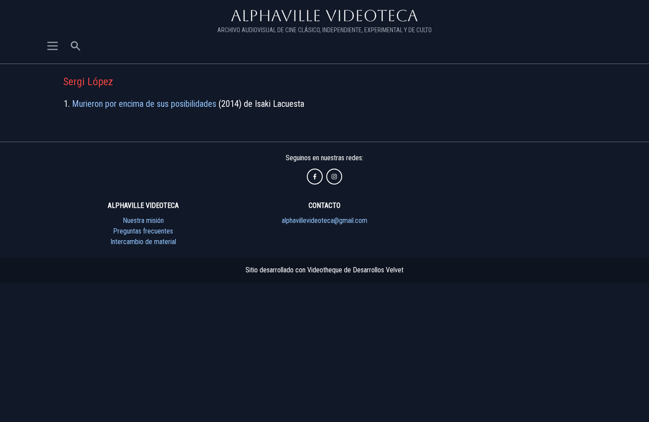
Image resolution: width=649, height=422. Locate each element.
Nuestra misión (143, 220)
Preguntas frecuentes (143, 231)
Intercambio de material (143, 241)
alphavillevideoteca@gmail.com (324, 220)
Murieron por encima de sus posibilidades (144, 103)
